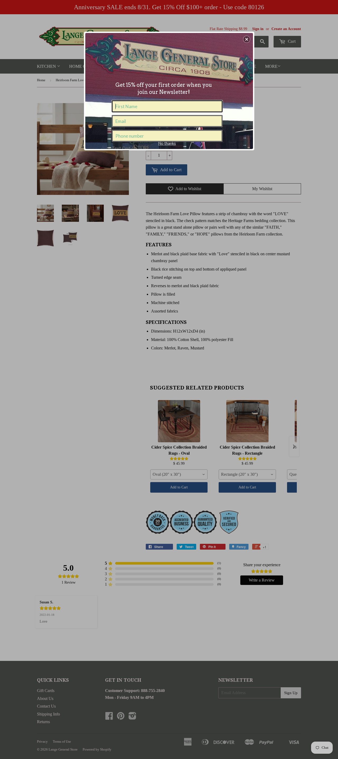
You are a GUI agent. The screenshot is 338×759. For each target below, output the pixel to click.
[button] (246, 39)
